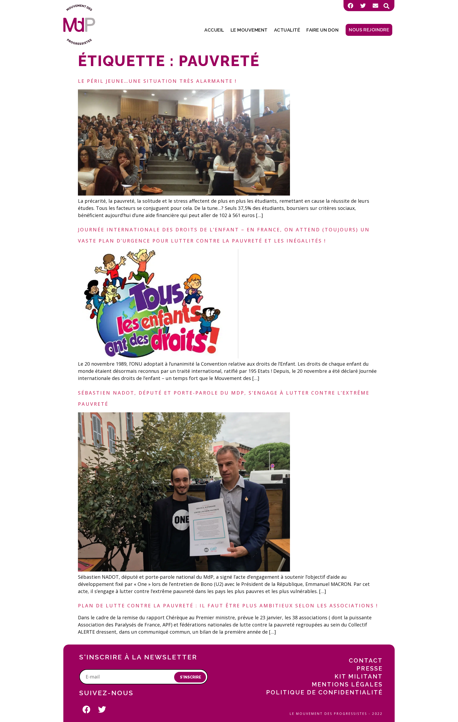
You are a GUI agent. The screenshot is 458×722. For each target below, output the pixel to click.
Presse (369, 668)
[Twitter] (362, 5)
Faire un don (322, 30)
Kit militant (358, 676)
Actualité (287, 30)
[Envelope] (375, 5)
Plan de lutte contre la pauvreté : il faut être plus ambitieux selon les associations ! (228, 605)
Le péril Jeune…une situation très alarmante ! (157, 81)
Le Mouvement (249, 30)
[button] (386, 6)
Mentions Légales (347, 684)
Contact (366, 660)
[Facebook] (350, 5)
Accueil (214, 30)
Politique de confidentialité (324, 692)
